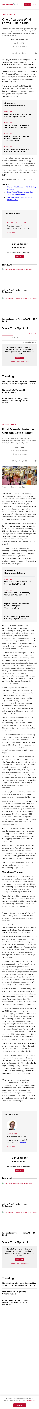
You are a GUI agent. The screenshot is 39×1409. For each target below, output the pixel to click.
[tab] (7, 333)
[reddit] (23, 53)
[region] (19, 338)
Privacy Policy (31, 1400)
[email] (26, 53)
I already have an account (19, 361)
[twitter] (19, 53)
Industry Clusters (8, 14)
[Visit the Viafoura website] (32, 342)
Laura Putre (19, 447)
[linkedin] (16, 53)
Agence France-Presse (19, 39)
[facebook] (13, 53)
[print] (36, 53)
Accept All (19, 1405)
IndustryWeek (20, 1142)
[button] (3, 4)
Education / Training (9, 424)
